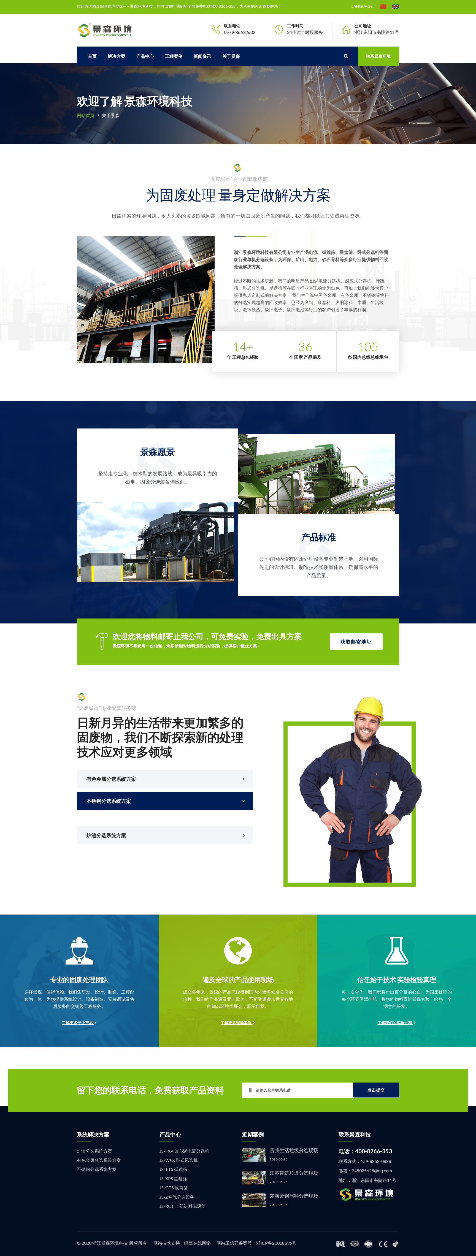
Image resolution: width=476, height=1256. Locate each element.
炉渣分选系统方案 (94, 1151)
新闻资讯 (202, 56)
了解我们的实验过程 (395, 1022)
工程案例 (174, 56)
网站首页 (85, 115)
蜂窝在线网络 (197, 1243)
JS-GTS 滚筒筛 (173, 1187)
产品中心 (145, 56)
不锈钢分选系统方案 (97, 1169)
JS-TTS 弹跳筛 (173, 1169)
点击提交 (376, 1089)
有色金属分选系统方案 (99, 1160)
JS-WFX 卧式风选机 (178, 1160)
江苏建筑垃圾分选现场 (294, 1173)
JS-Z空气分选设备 (176, 1197)
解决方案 (116, 56)
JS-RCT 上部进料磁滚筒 (182, 1206)
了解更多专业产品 (78, 1022)
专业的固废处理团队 (79, 979)
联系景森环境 (378, 56)
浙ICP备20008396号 (276, 1243)
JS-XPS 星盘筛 (173, 1178)
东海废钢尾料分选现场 (294, 1196)
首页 (92, 56)
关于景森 (231, 56)
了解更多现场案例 (236, 1022)
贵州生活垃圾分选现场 (294, 1150)
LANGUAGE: (362, 6)
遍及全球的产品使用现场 (238, 979)
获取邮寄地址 (356, 642)
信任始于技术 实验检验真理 (396, 979)
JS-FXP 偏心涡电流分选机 (184, 1151)
